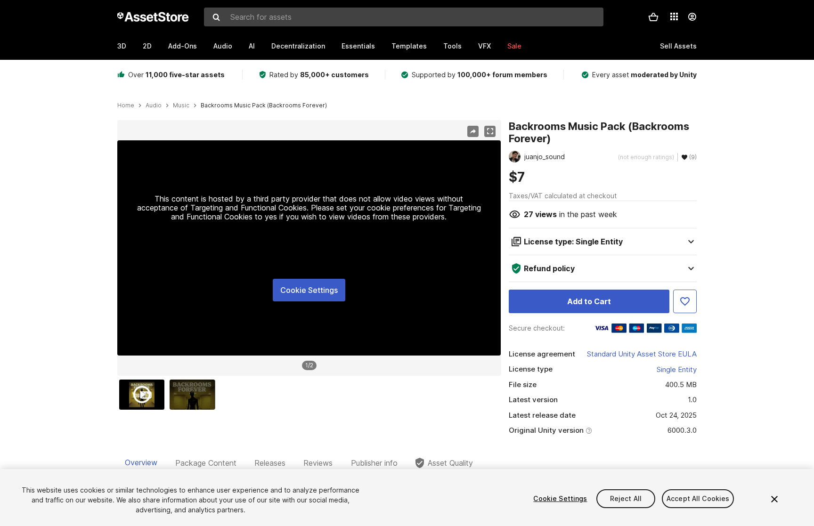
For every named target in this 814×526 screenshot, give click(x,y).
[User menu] (692, 17)
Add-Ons (182, 46)
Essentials (358, 46)
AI (252, 46)
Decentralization (298, 46)
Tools (452, 46)
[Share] (473, 131)
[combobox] (403, 17)
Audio (222, 46)
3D (121, 46)
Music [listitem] (181, 105)
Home (125, 105)
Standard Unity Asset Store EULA (642, 353)
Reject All (626, 498)
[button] (653, 17)
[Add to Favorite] (685, 301)
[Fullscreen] (490, 131)
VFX (484, 46)
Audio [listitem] (154, 105)
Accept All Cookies (698, 498)
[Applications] (674, 16)
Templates (409, 46)
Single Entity (677, 369)
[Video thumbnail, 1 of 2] (144, 395)
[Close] (774, 499)
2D (147, 46)
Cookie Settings (309, 290)
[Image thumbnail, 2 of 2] (195, 395)
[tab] (141, 463)
